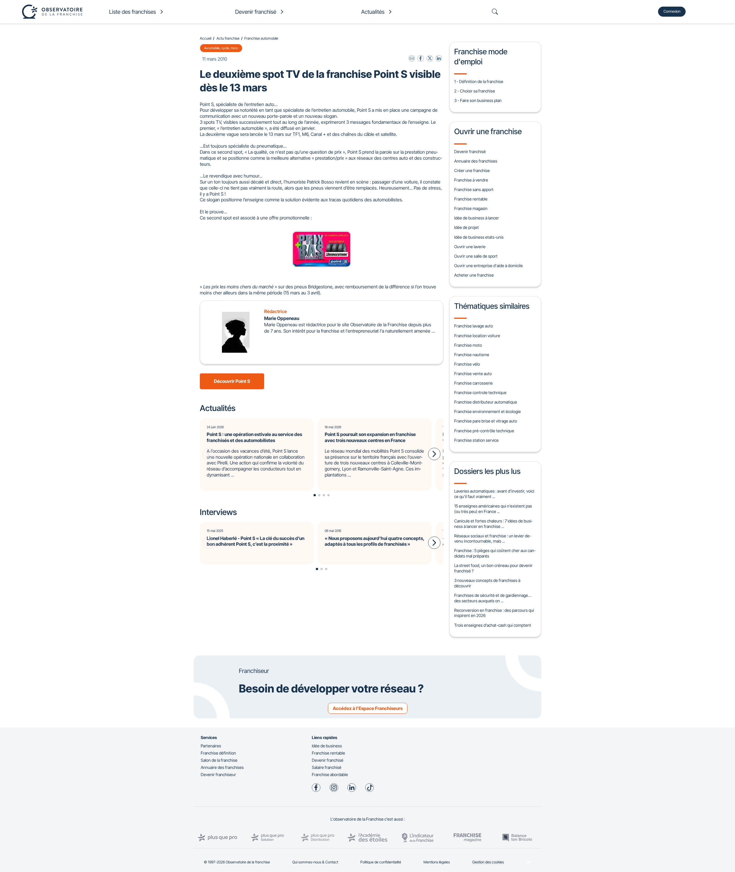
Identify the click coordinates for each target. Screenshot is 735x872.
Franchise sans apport (474, 189)
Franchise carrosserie (473, 383)
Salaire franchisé (326, 767)
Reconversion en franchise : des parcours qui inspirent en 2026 (494, 613)
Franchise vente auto (473, 373)
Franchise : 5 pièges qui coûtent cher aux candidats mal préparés (494, 553)
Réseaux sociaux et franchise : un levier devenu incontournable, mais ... (492, 538)
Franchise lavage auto (473, 325)
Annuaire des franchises (475, 161)
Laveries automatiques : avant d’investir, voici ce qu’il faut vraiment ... (494, 494)
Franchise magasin (471, 208)
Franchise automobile (261, 38)
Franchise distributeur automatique (485, 402)
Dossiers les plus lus (487, 471)
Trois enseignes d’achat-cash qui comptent (492, 625)
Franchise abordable (330, 774)
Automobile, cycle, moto (221, 48)
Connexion (672, 11)
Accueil (205, 38)
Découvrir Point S (232, 381)
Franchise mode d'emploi (480, 56)
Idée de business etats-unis (479, 237)
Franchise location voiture (477, 335)
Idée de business (327, 745)
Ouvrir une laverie (470, 246)
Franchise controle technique (480, 392)
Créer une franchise (472, 170)
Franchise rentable (471, 198)
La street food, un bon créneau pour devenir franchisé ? (493, 568)
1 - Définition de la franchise (478, 81)
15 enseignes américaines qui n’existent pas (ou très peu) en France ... (493, 508)
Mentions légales (436, 862)
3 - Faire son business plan (478, 100)
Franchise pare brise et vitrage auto (485, 420)
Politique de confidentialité (380, 862)
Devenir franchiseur (218, 774)
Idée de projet (466, 227)
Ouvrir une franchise (488, 131)
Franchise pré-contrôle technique (484, 430)
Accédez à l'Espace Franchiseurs (368, 708)
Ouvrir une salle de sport (476, 256)
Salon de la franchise (219, 760)
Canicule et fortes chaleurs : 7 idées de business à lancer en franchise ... (493, 523)
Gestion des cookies (488, 862)
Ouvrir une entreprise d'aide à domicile (488, 265)
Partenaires (211, 745)
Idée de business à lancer (476, 217)
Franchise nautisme (471, 354)
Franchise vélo (467, 364)
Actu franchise (227, 38)
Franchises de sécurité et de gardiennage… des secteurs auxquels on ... (492, 598)
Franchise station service (476, 440)
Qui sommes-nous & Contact (315, 862)
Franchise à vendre (471, 180)
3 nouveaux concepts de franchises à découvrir (487, 583)
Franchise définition (218, 753)
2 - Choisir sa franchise (474, 90)
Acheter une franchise (474, 275)
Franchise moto (468, 345)
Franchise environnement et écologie (487, 411)
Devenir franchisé (470, 151)
